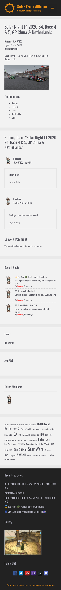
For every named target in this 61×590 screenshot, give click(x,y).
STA (52, 443)
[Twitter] (21, 573)
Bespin (38, 429)
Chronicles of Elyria (48, 429)
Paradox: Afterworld (14, 493)
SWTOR (29, 455)
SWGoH (21, 454)
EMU (20, 435)
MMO (48, 439)
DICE (6, 435)
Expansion (35, 434)
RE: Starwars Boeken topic (25, 291)
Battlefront (43, 424)
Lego (24, 440)
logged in (20, 246)
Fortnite (48, 434)
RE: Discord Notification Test (26, 305)
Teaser (35, 455)
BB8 (34, 429)
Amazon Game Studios (11, 424)
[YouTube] (27, 573)
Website (12, 459)
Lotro (41, 439)
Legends (19, 440)
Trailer (51, 455)
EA (15, 434)
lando (14, 440)
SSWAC (46, 444)
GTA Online (7, 440)
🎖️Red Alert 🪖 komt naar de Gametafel (31, 276)
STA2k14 (8, 449)
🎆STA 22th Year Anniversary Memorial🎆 (25, 511)
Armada (32, 424)
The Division (42, 455)
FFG (42, 434)
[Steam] (39, 573)
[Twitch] (33, 573)
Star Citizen (20, 449)
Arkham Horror (23, 424)
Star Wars (36, 449)
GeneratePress (48, 585)
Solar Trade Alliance (32, 6)
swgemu (13, 455)
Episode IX (26, 435)
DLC (10, 434)
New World (8, 444)
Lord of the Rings (32, 440)
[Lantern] (9, 400)
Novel (14, 444)
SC (36, 444)
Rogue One (30, 444)
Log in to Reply (14, 182)
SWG (6, 455)
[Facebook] (15, 573)
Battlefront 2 (12, 428)
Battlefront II (26, 429)
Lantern (17, 158)
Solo (41, 443)
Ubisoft (6, 459)
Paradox (21, 443)
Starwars (48, 450)
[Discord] (46, 573)
